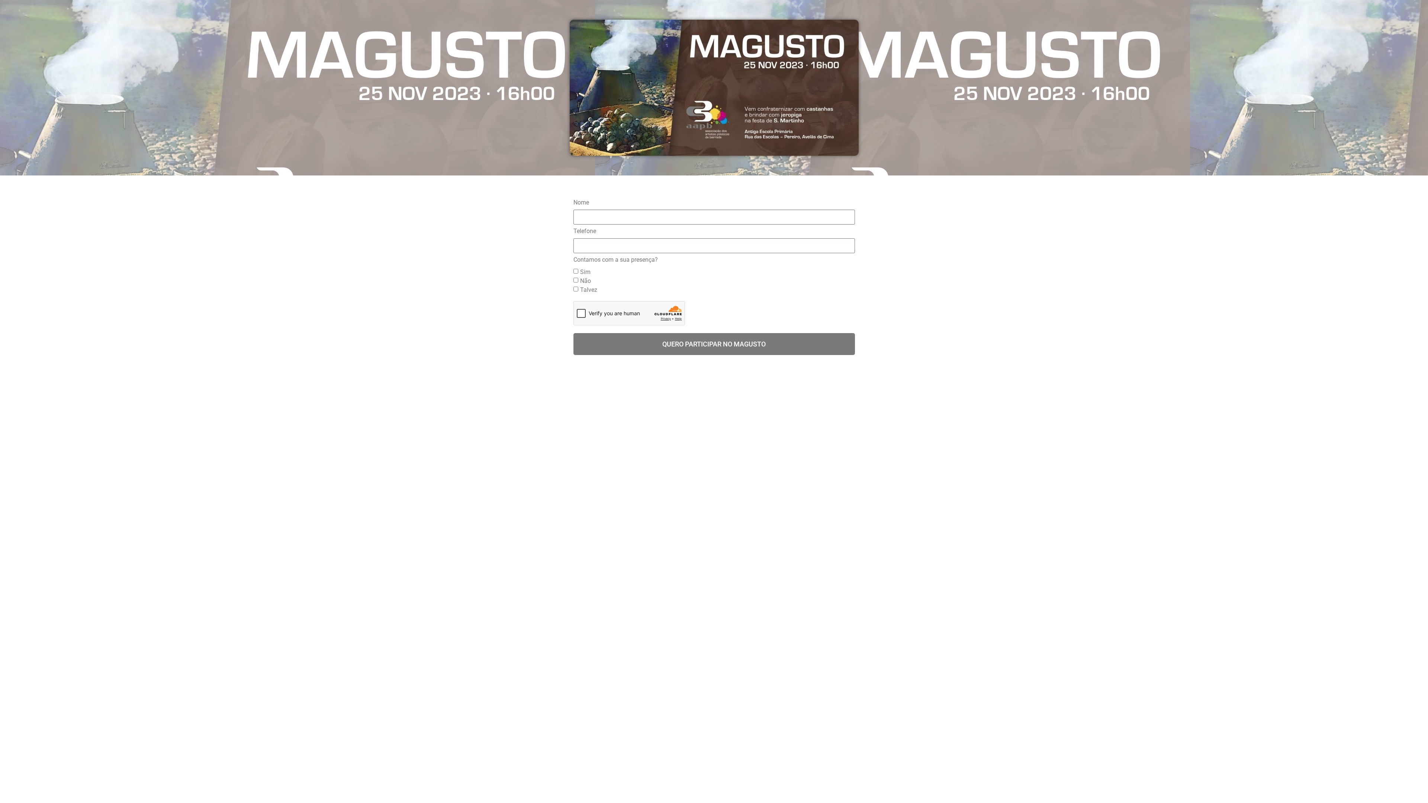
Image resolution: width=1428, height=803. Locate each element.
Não (585, 280)
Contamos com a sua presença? (615, 260)
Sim (585, 271)
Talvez (588, 289)
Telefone (584, 231)
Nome (581, 203)
